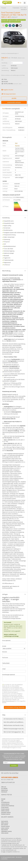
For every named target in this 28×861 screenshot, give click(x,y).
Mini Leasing (4, 824)
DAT (4, 852)
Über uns (3, 786)
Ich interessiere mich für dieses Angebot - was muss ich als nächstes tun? (14, 719)
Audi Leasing (4, 821)
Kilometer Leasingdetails (11, 108)
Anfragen (5, 594)
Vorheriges (16, 7)
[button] (6, 25)
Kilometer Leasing (6, 812)
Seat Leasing (4, 829)
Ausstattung (5, 218)
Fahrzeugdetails (7, 137)
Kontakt (3, 799)
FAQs (3, 715)
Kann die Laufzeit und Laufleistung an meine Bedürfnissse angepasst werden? (14, 722)
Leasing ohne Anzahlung (7, 805)
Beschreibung (6, 271)
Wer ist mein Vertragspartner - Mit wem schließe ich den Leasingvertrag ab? (14, 732)
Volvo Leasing (4, 833)
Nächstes (23, 9)
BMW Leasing (4, 823)
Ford (16, 143)
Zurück (4, 7)
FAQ (2, 800)
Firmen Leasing (5, 809)
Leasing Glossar (5, 804)
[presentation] (4, 38)
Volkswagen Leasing (6, 831)
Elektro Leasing (5, 810)
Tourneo (17, 145)
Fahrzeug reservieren (9, 94)
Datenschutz (4, 790)
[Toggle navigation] (24, 2)
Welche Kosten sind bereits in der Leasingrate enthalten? (14, 725)
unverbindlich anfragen (14, 102)
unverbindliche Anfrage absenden (15, 707)
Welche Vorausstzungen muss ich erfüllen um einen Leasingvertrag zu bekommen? (14, 729)
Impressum (4, 791)
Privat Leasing (4, 807)
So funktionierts (5, 802)
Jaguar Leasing (5, 828)
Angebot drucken (8, 90)
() (20, 3)
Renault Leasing (5, 826)
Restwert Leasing (5, 814)
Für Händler (4, 788)
